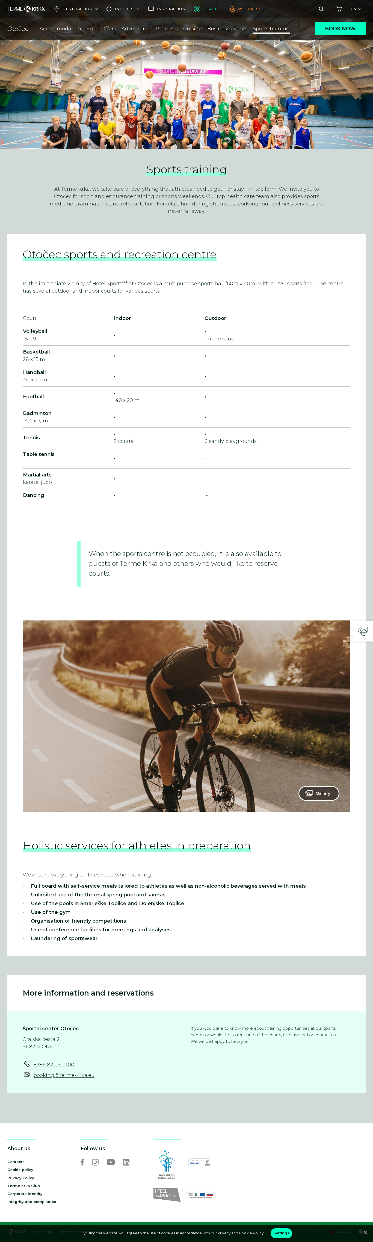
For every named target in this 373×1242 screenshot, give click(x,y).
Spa (91, 28)
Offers (108, 28)
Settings (281, 1233)
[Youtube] (111, 1162)
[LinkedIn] (126, 1162)
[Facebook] (82, 1162)
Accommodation (60, 28)
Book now (340, 29)
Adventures (136, 28)
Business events (227, 28)
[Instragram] (95, 1162)
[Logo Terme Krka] (26, 9)
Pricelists (167, 28)
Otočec (17, 29)
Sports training (271, 28)
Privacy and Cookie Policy (241, 1233)
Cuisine (192, 28)
